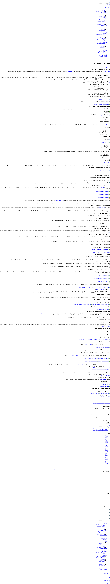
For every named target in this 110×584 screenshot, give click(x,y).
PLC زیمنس (105, 28)
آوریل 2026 (106, 437)
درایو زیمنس (105, 45)
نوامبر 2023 (106, 457)
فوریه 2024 (106, 455)
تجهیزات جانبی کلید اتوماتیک (101, 526)
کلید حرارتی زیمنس (104, 17)
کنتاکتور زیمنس (70, 71)
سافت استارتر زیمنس (103, 42)
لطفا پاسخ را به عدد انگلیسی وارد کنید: (104, 420)
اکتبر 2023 (106, 458)
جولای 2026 (106, 435)
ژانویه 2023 (106, 463)
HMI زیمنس (105, 32)
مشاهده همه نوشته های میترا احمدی (86, 401)
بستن (109, 425)
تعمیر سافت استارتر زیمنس (103, 55)
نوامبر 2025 (106, 439)
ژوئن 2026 (106, 436)
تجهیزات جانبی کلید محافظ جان (100, 22)
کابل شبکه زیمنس (102, 37)
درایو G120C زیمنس (102, 48)
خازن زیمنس (105, 23)
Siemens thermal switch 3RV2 (59, 200)
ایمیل (109, 417)
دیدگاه (109, 414)
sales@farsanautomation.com (106, 504)
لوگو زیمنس (103, 29)
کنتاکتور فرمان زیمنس (101, 15)
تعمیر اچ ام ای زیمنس (103, 56)
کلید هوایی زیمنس (104, 10)
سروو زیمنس (105, 50)
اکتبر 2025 (106, 440)
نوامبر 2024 (106, 449)
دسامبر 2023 (106, 456)
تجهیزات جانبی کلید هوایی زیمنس (100, 11)
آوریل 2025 (106, 445)
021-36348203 (107, 496)
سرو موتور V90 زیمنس (101, 565)
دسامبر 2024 (106, 448)
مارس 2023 (106, 461)
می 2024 (107, 452)
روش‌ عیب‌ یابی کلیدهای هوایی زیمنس (103, 431)
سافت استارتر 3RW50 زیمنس (100, 44)
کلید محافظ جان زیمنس (103, 535)
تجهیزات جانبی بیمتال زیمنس (101, 19)
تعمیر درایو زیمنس (104, 54)
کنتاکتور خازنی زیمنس (102, 14)
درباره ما (105, 58)
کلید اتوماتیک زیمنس (104, 12)
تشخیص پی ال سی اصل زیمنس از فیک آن (102, 429)
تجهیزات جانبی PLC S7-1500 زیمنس (98, 31)
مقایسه (107, 572)
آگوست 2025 (106, 442)
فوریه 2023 (106, 462)
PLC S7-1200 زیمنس (102, 30)
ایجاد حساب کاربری (107, 580)
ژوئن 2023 (106, 459)
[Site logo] (107, 2)
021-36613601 (107, 498)
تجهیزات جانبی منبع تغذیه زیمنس (100, 34)
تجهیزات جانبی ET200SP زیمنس (100, 39)
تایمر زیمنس (105, 539)
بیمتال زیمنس (105, 18)
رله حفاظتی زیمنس (104, 25)
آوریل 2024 (106, 453)
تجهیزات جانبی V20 (102, 561)
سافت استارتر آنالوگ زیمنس (101, 43)
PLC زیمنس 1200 (106, 516)
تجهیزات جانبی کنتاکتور (101, 16)
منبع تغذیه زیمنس (104, 33)
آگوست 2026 (106, 434)
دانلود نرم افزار (103, 40)
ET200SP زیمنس (104, 38)
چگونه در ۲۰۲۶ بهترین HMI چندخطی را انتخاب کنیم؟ (100, 430)
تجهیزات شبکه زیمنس (103, 548)
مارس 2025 (106, 446)
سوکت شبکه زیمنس (102, 36)
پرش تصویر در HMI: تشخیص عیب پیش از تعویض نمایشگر (100, 428)
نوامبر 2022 (106, 464)
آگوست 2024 (106, 450)
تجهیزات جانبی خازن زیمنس (101, 24)
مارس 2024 (106, 454)
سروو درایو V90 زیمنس (101, 51)
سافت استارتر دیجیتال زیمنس (100, 557)
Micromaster (103, 46)
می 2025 (107, 444)
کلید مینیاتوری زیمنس (103, 20)
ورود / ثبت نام (106, 573)
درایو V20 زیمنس (102, 47)
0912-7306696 (107, 501)
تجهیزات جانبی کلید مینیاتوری (101, 21)
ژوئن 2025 (106, 443)
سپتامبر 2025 (106, 441)
